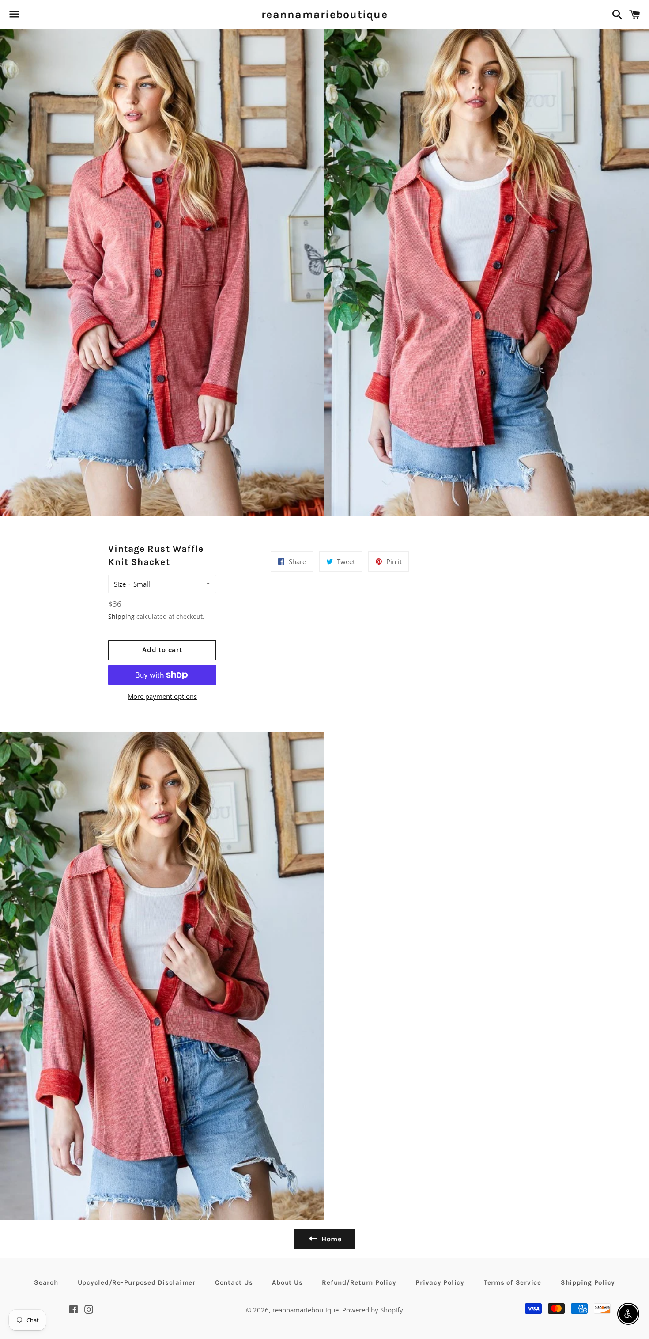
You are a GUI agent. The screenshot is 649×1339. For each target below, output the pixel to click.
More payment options (162, 696)
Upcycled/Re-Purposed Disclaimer (137, 1282)
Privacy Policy (439, 1282)
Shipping (121, 616)
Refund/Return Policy (359, 1282)
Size (120, 584)
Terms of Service (512, 1282)
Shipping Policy (588, 1282)
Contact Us (234, 1282)
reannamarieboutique (324, 14)
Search (46, 1282)
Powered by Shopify (372, 1309)
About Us (287, 1282)
